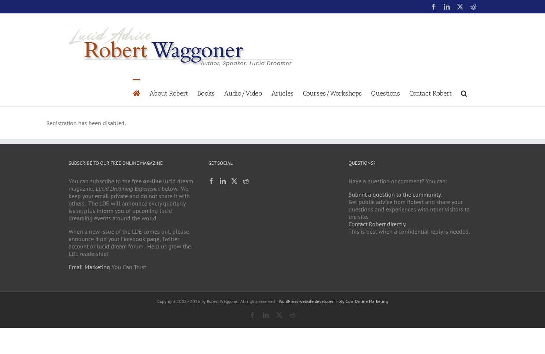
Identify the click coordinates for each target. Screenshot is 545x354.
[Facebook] (211, 181)
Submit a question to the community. (395, 194)
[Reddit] (246, 181)
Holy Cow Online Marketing (362, 301)
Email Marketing (89, 267)
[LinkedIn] (223, 181)
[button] (464, 92)
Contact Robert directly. (377, 224)
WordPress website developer (306, 301)
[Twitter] (234, 181)
